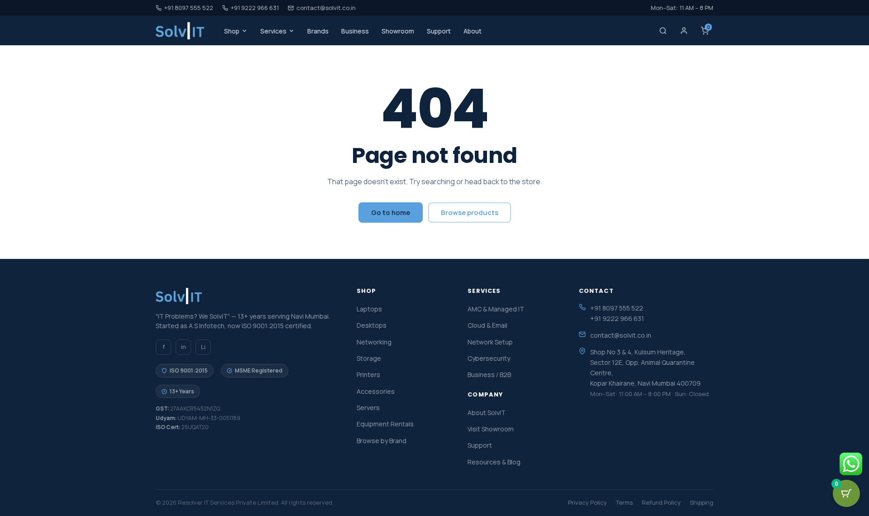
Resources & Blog (494, 462)
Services (273, 31)
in (183, 347)
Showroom (398, 31)
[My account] (683, 30)
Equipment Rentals (385, 424)
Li (203, 347)
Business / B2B (489, 374)
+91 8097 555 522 (188, 8)
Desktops (372, 325)
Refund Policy (661, 502)
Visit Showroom (491, 429)
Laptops (369, 309)
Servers (368, 407)
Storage (369, 358)
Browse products (469, 212)
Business (355, 31)
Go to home (390, 212)
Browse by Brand (381, 440)
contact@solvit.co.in (326, 8)
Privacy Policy (587, 502)
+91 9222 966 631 (255, 8)
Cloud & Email (487, 325)
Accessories (376, 391)
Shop (231, 31)
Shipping (701, 502)
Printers (368, 374)
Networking (374, 342)
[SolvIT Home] (180, 30)
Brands (318, 31)
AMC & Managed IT (496, 309)
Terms (624, 502)
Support (439, 31)
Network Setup (490, 342)
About (472, 31)
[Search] (663, 30)
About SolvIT (487, 412)
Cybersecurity (489, 358)
